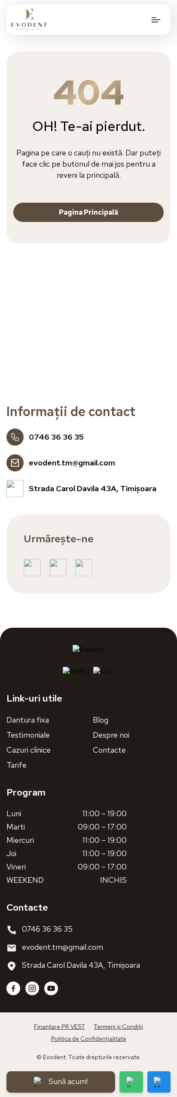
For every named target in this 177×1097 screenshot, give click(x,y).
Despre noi (111, 735)
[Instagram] (32, 988)
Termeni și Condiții (118, 1026)
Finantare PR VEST (59, 1026)
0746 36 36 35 (47, 929)
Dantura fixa (27, 720)
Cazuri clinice (28, 750)
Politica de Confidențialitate (88, 1038)
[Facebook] (13, 988)
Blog (100, 720)
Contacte (109, 750)
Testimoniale (28, 735)
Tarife (16, 765)
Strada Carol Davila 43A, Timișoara (81, 965)
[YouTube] (51, 988)
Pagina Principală (88, 212)
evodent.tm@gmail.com (62, 947)
